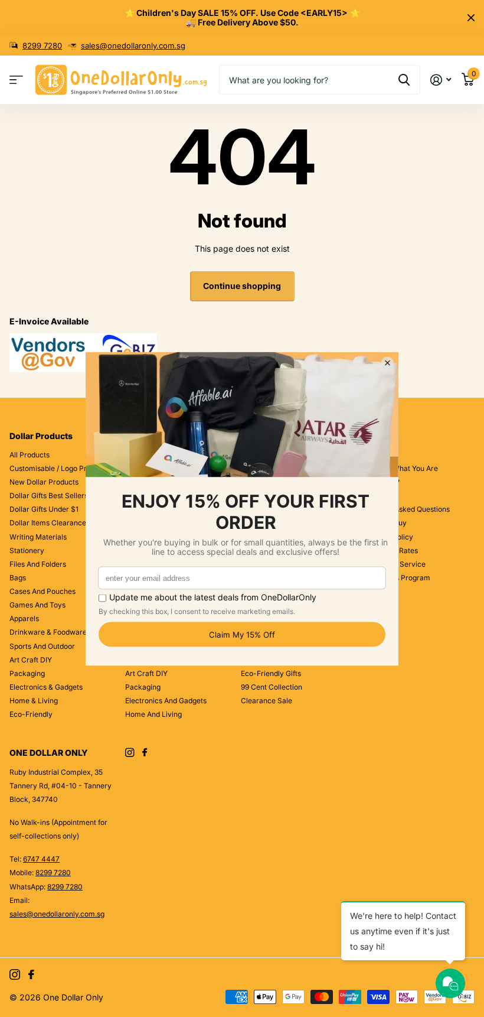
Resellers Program (399, 577)
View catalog (16, 80)
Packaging (27, 673)
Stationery (26, 550)
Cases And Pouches (42, 591)
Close (471, 17)
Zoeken (404, 80)
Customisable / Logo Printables (61, 468)
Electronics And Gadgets (166, 700)
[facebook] (144, 753)
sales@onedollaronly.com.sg (133, 45)
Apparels (24, 618)
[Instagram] (129, 752)
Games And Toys (37, 604)
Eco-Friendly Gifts (271, 673)
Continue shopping (242, 286)
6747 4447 (41, 858)
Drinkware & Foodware (48, 632)
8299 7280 (42, 45)
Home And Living (153, 714)
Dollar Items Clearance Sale (56, 522)
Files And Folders (37, 564)
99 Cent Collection (271, 687)
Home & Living (33, 700)
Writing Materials (38, 536)
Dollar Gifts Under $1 (44, 509)
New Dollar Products (44, 481)
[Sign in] (441, 80)
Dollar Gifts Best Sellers (48, 495)
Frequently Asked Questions (403, 509)
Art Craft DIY (30, 659)
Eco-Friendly (31, 714)
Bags (17, 577)
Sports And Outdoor (42, 646)
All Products (29, 454)
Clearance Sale (266, 700)
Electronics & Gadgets (46, 687)
